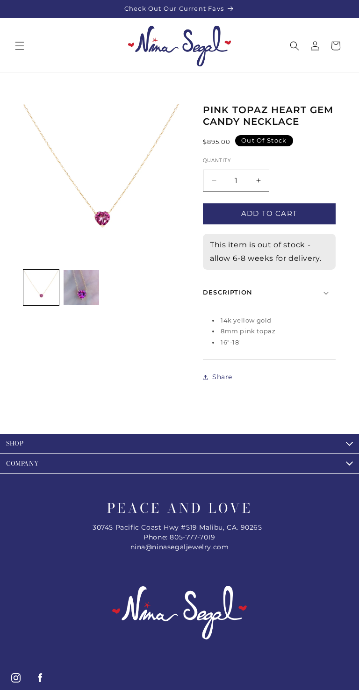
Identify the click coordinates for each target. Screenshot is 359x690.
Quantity (217, 161)
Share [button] (222, 377)
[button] (19, 46)
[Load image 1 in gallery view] (41, 287)
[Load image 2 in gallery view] (81, 287)
